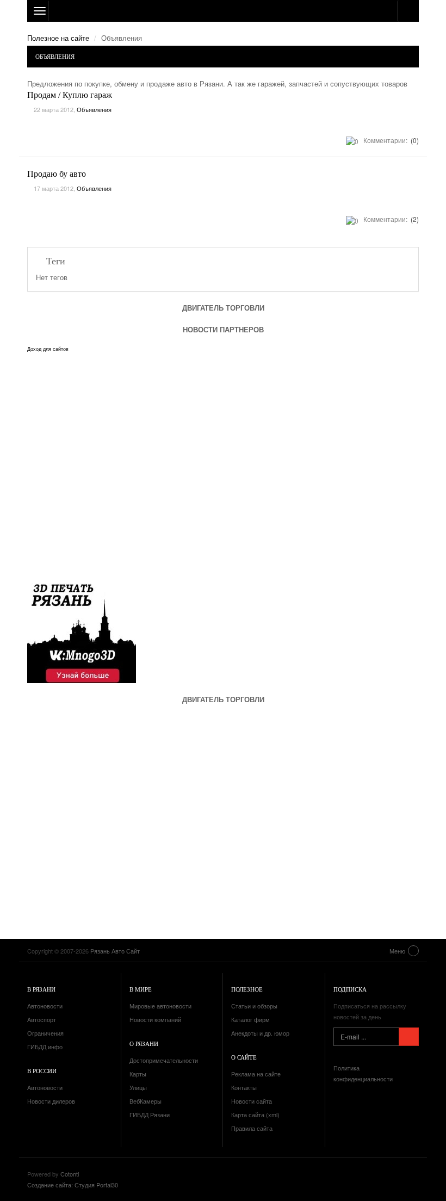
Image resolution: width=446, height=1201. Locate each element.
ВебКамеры (145, 1101)
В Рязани (41, 989)
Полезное (247, 989)
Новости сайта (251, 1101)
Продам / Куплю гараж (69, 95)
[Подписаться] (409, 1036)
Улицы (138, 1087)
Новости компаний (155, 1019)
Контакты (244, 1087)
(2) (414, 219)
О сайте (244, 1057)
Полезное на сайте (58, 38)
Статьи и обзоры (254, 1005)
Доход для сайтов (48, 349)
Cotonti (69, 1173)
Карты (137, 1073)
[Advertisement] (92, 814)
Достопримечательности (163, 1060)
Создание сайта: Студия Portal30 (72, 1184)
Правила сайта (251, 1128)
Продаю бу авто (56, 173)
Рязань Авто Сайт (223, 11)
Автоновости (45, 1005)
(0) (414, 140)
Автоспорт (41, 1019)
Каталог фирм (250, 1019)
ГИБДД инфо (45, 1046)
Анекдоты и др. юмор (260, 1033)
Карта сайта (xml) (255, 1114)
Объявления (94, 109)
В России (42, 1071)
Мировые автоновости (160, 1005)
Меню (397, 950)
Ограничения (45, 1033)
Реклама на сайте (256, 1073)
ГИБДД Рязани (149, 1114)
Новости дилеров (51, 1101)
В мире (140, 989)
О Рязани (143, 1043)
